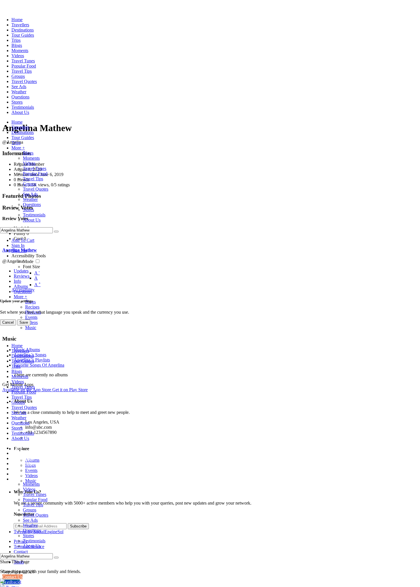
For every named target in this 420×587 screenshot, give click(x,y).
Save (23, 322)
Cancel (8, 322)
